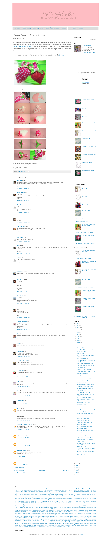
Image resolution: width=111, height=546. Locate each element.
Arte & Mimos (79, 408)
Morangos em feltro (44, 514)
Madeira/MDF (66, 510)
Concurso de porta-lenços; (36, 501)
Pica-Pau (90, 516)
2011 (77, 463)
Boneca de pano (72, 493)
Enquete (94, 504)
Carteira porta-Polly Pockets (57, 497)
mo (95, 511)
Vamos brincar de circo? (82, 416)
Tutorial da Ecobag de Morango (84, 369)
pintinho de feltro (39, 517)
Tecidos (20, 525)
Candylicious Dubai (58, 495)
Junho (78, 336)
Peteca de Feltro (85, 516)
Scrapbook (67, 521)
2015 (77, 470)
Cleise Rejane (20, 295)
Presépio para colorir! (87, 162)
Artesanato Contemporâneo (73, 490)
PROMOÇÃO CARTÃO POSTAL (43, 520)
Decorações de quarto (74, 502)
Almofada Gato (20, 490)
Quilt (69, 520)
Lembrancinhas (18, 510)
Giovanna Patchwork (22, 321)
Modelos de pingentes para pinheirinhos (86, 437)
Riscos (85, 520)
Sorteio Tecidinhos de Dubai (71, 523)
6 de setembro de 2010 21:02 (23, 329)
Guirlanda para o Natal (82, 428)
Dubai (45, 504)
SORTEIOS (79, 523)
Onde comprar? (86, 514)
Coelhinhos (33, 499)
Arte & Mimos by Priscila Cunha (84, 392)
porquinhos (17, 519)
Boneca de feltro (64, 493)
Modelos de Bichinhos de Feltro (89, 154)
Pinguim (29, 517)
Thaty (18, 333)
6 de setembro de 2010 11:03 (23, 241)
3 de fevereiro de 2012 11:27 (23, 412)
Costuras (20, 502)
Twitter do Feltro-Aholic (19, 526)
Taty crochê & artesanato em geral (25, 424)
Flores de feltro (44, 507)
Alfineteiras (75, 488)
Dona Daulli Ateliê (21, 226)
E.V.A (48, 504)
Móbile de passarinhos (46, 513)
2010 (77, 325)
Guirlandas (28, 508)
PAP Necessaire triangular (82, 358)
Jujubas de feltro (81, 508)
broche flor (67, 494)
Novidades (74, 514)
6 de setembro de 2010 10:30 (23, 188)
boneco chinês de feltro (79, 493)
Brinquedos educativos (60, 494)
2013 (77, 467)
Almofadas (26, 490)
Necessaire (54, 514)
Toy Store (72, 525)
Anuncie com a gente (41, 490)
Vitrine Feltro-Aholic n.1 (82, 367)
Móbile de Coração (31, 513)
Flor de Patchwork (27, 507)
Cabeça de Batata (85, 494)
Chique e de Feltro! (81, 347)
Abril (78, 332)
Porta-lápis (60, 519)
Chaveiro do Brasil (18, 499)
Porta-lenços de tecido (67, 519)
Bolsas (33, 493)
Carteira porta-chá (25, 497)
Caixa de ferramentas (28, 495)
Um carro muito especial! (82, 380)
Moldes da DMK (82, 513)
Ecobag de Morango (53, 504)
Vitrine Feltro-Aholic (63, 526)
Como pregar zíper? (80, 500)
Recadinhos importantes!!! (82, 373)
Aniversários (30, 490)
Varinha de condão (34, 526)
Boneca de (59, 493)
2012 (77, 465)
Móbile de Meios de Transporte (21, 513)
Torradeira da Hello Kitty (65, 525)
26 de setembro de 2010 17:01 (24, 376)
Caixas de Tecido (36, 495)
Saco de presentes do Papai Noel (37, 521)
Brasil (43, 494)
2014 (77, 469)
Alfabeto (59, 488)
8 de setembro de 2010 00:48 (23, 366)
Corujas (16, 502)
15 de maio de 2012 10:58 (23, 429)
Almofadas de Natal (81, 441)
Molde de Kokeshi (69, 513)
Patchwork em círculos (77, 516)
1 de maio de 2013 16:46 (22, 456)
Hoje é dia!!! (79, 434)
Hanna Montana (41, 508)
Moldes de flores (89, 513)
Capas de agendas (86, 495)
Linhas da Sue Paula (81, 382)
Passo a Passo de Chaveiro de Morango (86, 365)
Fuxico (65, 507)
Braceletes (40, 494)
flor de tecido (34, 507)
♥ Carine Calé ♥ (20, 279)
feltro (84, 506)
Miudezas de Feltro (91, 511)
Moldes (76, 513)
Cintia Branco (20, 204)
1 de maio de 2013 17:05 (22, 464)
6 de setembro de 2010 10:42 (23, 222)
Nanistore (79, 344)
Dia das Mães (30, 504)
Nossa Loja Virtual (38, 28)
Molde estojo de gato (80, 218)
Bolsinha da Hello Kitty (39, 493)
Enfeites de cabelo (72, 504)
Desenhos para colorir (23, 504)
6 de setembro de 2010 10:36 (23, 212)
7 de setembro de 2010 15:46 (23, 347)
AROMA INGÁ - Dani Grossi (23, 217)
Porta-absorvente (34, 519)
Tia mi (18, 390)
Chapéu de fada (76, 498)
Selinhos (79, 521)
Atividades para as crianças (21, 491)
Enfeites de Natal (81, 504)
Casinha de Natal (20, 498)
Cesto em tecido (69, 498)
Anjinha (35, 490)
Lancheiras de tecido (92, 508)
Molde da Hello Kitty (62, 513)
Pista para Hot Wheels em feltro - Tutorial (86, 371)
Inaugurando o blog (71, 508)
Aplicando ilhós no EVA (51, 490)
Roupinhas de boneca (91, 520)
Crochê (34, 502)
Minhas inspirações (74, 511)
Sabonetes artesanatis (19, 521)
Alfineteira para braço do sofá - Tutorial (85, 379)
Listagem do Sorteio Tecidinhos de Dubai (37, 510)
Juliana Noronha (21, 192)
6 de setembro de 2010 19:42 (23, 317)
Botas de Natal (31, 494)
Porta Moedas (22, 519)
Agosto (78, 340)
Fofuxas (56, 507)
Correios (79, 501)
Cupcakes (42, 502)
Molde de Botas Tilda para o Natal (84, 426)
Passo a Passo (57, 516)
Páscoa (42, 516)
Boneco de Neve (88, 493)
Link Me (26, 510)
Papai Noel (28, 516)
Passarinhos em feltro (48, 516)
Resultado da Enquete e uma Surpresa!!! (86, 409)
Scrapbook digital (73, 521)
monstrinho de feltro (32, 514)
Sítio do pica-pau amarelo (86, 521)
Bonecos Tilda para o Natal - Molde (84, 422)
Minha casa (68, 511)
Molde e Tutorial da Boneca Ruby (84, 346)
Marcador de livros (84, 510)
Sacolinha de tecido (49, 521)
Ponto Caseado (89, 517)
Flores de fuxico (80, 353)
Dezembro (79, 460)
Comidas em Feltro (46, 500)
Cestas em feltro (63, 498)
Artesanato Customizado (84, 490)
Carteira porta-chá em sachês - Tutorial (85, 384)
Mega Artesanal (28, 511)
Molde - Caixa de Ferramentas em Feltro (85, 349)
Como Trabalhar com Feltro (90, 499)
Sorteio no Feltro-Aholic (60, 523)
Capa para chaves (66, 495)
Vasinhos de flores (41, 526)
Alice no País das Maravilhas (84, 488)
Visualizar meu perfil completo (88, 52)
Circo (23, 499)
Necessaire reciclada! (81, 446)
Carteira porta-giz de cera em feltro (35, 497)
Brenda (61, 55)
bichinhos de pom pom (68, 491)
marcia (18, 408)
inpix (77, 508)
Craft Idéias (30, 502)
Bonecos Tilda (20, 494)
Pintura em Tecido (46, 517)
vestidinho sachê (49, 526)
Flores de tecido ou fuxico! (88, 99)
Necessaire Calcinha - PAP (83, 418)
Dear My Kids (57, 502)
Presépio (25, 520)
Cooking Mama (75, 501)
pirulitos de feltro (61, 517)
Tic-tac (56, 525)
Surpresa (91, 523)
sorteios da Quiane (86, 523)
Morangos (38, 514)
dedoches (17, 504)
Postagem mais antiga (65, 470)
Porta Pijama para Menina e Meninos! (84, 277)
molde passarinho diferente (88, 170)
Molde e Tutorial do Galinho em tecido (85, 363)
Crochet (38, 502)
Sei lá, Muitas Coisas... (82, 390)
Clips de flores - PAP (81, 424)
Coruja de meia (85, 501)
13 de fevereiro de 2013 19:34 (23, 437)
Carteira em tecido (18, 497)
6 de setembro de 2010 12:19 (23, 291)
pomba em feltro (77, 517)
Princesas (29, 520)
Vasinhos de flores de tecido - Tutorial (85, 388)
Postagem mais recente (19, 470)
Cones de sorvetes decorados (66, 501)
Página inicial (42, 470)
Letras (23, 510)
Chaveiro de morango (92, 498)
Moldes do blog (27, 28)
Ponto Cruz (94, 517)
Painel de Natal (23, 516)
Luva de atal (57, 510)
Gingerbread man (81, 507)
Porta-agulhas (41, 519)
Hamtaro (35, 508)
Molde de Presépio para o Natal (89, 146)
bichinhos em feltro (79, 491)
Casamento (81, 497)
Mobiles (52, 513)
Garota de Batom (74, 507)
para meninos (38, 516)
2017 (77, 474)
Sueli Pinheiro (20, 237)
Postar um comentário (20, 467)
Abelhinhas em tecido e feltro (38, 488)
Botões (36, 494)
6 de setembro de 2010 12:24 (23, 303)
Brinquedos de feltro (49, 494)
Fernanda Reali (20, 370)
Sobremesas (93, 521)
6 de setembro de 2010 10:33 (23, 200)
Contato (81, 28)
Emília (62, 504)
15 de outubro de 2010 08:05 (23, 386)
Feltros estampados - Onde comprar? (85, 439)
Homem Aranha (59, 508)
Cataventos (50, 498)
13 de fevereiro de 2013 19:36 (23, 445)
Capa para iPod (73, 495)
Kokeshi (86, 508)
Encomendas (66, 504)
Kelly (18, 381)
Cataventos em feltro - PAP (82, 404)
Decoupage (82, 502)
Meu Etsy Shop (39, 511)
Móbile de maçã (38, 513)
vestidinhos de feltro (56, 526)
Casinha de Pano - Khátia (29, 498)
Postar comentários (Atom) (23, 472)
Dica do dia (17, 28)
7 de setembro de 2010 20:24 (23, 356)
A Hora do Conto (18, 488)
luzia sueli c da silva (21, 450)
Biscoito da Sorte (22, 493)
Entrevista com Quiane (21, 506)
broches (72, 494)
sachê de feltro (27, 521)
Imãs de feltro (64, 508)
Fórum (60, 507)
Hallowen (32, 508)
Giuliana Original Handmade (90, 507)
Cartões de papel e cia (67, 497)
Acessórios (46, 488)
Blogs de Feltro (28, 493)
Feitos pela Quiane (78, 506)
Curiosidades (47, 502)
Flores (38, 507)
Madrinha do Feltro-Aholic (75, 510)
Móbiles (55, 513)
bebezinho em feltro (60, 491)
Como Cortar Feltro (86, 138)
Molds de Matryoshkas (24, 514)
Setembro (79, 342)
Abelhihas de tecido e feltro (27, 488)
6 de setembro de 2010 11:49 (23, 267)
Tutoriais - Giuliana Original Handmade (88, 525)
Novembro (79, 459)
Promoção (34, 520)
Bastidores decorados (51, 491)
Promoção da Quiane (54, 520)
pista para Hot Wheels (69, 517)
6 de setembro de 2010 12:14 (23, 275)
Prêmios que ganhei (87, 519)
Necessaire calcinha (60, 514)
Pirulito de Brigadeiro (54, 517)
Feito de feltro (72, 28)
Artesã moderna (59, 490)
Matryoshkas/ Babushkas (20, 511)
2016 (77, 472)
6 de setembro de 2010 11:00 (23, 233)
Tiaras (53, 525)
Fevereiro (79, 329)
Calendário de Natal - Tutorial (83, 402)
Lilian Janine (20, 351)
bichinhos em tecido (88, 491)
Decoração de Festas (65, 502)
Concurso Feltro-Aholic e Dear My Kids (50, 501)
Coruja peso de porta (92, 501)
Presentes (21, 520)
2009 (77, 323)
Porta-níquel (74, 519)
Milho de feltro (62, 511)
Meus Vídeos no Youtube (54, 511)
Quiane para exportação (63, 520)
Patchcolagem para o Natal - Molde (84, 432)
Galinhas (69, 507)
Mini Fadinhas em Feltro (82, 511)
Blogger (81, 534)
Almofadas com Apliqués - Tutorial (84, 377)
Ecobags (59, 504)
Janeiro (78, 327)
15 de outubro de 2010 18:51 (23, 395)
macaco (61, 510)
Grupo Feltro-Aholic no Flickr (20, 508)
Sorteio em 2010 (19, 523)
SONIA (18, 245)
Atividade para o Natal (81, 435)
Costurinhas (25, 502)
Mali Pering (19, 180)
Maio (78, 334)
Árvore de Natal (93, 490)
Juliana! (19, 308)
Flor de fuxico (21, 507)
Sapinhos (55, 521)
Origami (17, 516)
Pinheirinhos (33, 517)
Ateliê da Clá (20, 400)
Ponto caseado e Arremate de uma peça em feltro (88, 123)
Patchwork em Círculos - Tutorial (84, 411)
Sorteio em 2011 (27, 523)
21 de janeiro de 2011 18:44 (23, 403)
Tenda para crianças (40, 525)
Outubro (79, 457)
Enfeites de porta (89, 504)
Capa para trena (79, 495)
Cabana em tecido (77, 494)
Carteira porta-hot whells (47, 497)
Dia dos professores (37, 504)
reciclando (77, 520)
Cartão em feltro (93, 495)
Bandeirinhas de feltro (42, 491)
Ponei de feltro (82, 517)
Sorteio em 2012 (33, 523)
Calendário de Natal (50, 495)
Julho (78, 338)
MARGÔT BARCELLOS (22, 360)
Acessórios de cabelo (53, 488)
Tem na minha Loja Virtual (29, 525)
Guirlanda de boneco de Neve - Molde (85, 430)
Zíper (69, 526)
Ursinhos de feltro (27, 526)
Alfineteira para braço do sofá (67, 488)
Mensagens (34, 511)
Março (78, 331)
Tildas (59, 525)
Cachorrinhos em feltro (19, 495)
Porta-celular (46, 519)
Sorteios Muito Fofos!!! (81, 351)
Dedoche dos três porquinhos (90, 502)
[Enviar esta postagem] (28, 171)
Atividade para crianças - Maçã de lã (85, 386)
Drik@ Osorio (20, 271)
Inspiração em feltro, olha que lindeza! (84, 232)
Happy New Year (47, 508)
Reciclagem (73, 520)
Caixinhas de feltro (42, 495)
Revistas (82, 520)
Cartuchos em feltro (75, 497)
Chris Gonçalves (87, 45)
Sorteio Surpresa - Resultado (83, 420)
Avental (29, 491)
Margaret (19, 257)
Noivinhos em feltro (68, 514)
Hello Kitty (53, 508)
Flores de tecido (51, 507)
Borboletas (25, 494)
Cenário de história (56, 498)
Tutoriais (64, 28)
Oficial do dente (80, 514)
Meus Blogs (45, 511)
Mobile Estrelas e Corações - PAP (84, 406)
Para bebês (32, 516)
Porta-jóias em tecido (53, 519)
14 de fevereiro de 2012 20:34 (23, 420)
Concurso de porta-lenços (25, 501)
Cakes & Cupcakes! (81, 454)
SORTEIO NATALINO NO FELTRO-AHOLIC (46, 523)
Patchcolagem (64, 516)
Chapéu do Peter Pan (83, 498)
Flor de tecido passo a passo (82, 221)
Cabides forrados (93, 494)
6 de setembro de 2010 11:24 (23, 253)
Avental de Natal (34, 491)
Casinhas (46, 498)
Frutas (63, 507)
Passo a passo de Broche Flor (83, 375)
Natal (50, 514)
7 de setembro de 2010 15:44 (23, 339)
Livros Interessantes (50, 510)
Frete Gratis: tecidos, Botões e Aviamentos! (85, 243)
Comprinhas (17, 501)
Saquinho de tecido (61, 521)
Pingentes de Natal (23, 517)
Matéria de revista (92, 510)
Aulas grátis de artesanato (52, 28)
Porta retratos (28, 519)
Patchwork (70, 516)
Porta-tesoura (79, 519)
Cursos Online (52, 502)
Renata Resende (21, 434)
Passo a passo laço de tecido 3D (83, 258)
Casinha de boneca (87, 497)
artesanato (65, 490)
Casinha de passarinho (38, 498)
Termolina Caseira (48, 525)
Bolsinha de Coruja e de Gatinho (50, 493)
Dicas (43, 504)
